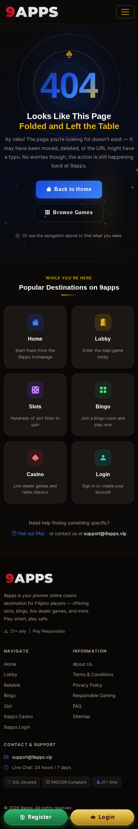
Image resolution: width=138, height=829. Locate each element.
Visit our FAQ (31, 533)
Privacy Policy (87, 685)
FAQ (77, 706)
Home (10, 664)
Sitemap (81, 716)
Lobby (10, 674)
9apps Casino (18, 716)
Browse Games (73, 212)
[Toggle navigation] (125, 11)
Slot (8, 706)
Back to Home (73, 189)
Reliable (12, 685)
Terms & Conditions (93, 674)
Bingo (10, 695)
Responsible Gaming (94, 695)
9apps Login (17, 727)
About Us (82, 664)
